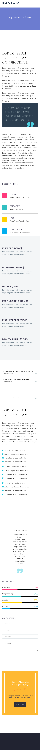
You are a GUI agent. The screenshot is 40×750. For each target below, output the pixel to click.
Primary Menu (36, 3)
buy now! (20, 704)
